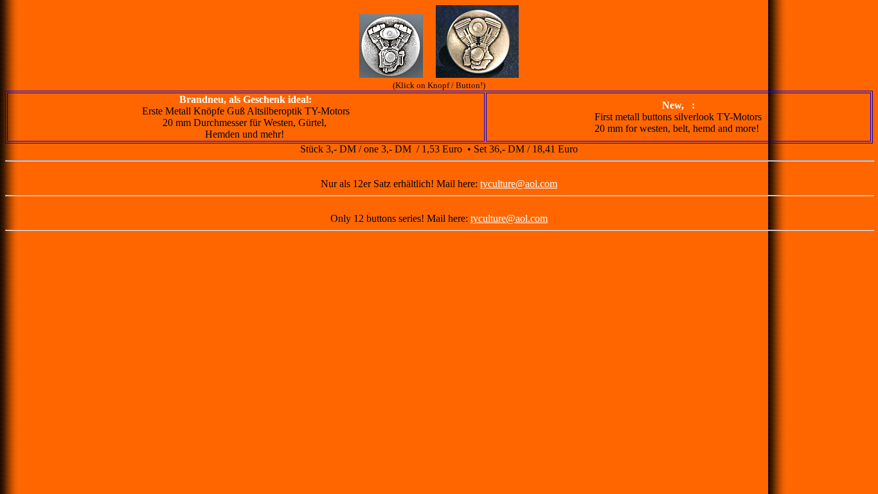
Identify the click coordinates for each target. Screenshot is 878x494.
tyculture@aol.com (518, 183)
